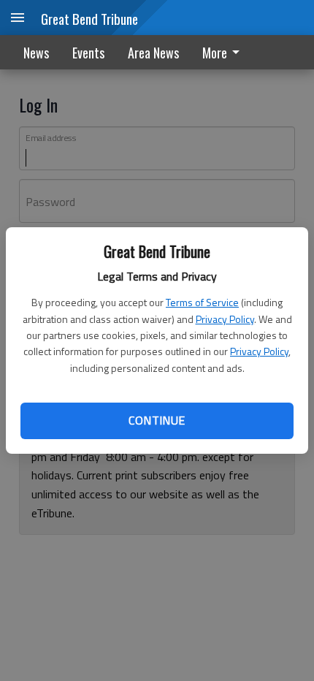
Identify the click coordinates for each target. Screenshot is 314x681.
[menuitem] (225, 52)
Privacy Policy (225, 319)
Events (88, 52)
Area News (153, 52)
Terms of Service (202, 302)
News (36, 52)
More (214, 52)
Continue (157, 420)
